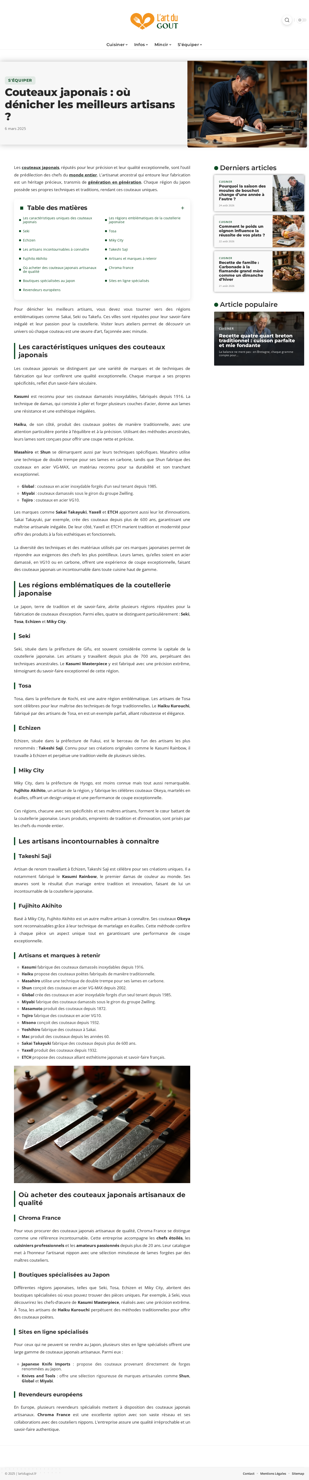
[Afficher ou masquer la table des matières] (135, 208)
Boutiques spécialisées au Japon (49, 280)
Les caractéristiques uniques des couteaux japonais (57, 220)
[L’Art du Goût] (154, 20)
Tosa (112, 231)
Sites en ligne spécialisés (129, 280)
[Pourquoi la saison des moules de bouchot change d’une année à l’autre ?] (288, 193)
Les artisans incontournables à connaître (56, 249)
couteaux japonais (40, 167)
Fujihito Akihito (35, 258)
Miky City (116, 240)
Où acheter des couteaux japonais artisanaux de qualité (59, 269)
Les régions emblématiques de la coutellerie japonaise (145, 220)
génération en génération (114, 182)
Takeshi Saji (118, 249)
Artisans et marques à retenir (133, 258)
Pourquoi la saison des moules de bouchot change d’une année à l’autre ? (242, 192)
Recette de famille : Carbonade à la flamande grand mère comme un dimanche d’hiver (241, 271)
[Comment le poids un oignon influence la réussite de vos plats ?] (288, 231)
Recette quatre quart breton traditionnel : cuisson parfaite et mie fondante (257, 340)
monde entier (83, 175)
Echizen (29, 240)
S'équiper (20, 80)
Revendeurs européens (42, 290)
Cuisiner (225, 181)
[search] (287, 20)
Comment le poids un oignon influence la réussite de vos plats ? (242, 230)
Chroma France (121, 267)
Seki (26, 231)
